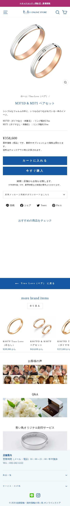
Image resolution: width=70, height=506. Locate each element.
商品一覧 (7, 475)
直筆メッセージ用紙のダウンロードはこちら (27, 194)
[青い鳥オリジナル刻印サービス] (35, 440)
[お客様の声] (35, 374)
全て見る (35, 306)
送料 (5, 150)
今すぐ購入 (35, 170)
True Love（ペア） (38, 96)
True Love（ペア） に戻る (37, 283)
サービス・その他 (12, 486)
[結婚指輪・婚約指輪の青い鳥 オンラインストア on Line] (32, 496)
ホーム (24, 96)
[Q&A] (35, 407)
